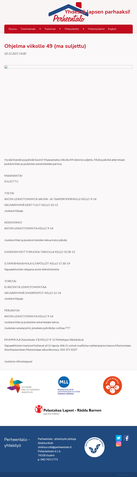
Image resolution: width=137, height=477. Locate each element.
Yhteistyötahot (96, 29)
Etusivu (13, 29)
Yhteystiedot (71, 29)
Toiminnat (49, 29)
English (112, 29)
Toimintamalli (28, 29)
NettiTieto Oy (123, 474)
